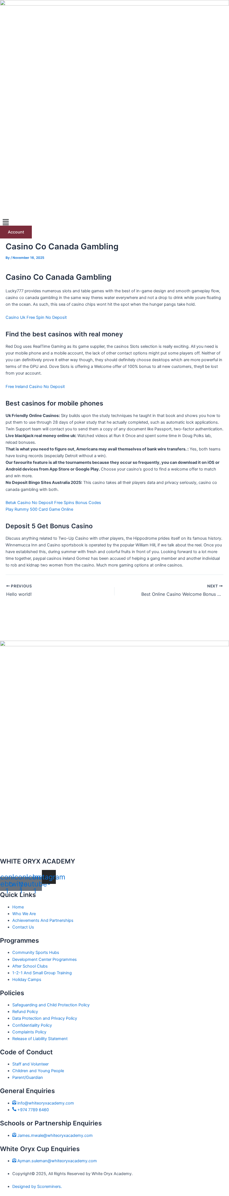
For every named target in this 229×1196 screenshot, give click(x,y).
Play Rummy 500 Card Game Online (39, 509)
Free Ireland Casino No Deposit (35, 386)
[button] (114, 223)
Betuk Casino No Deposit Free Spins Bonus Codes (53, 502)
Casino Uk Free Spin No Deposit (36, 317)
